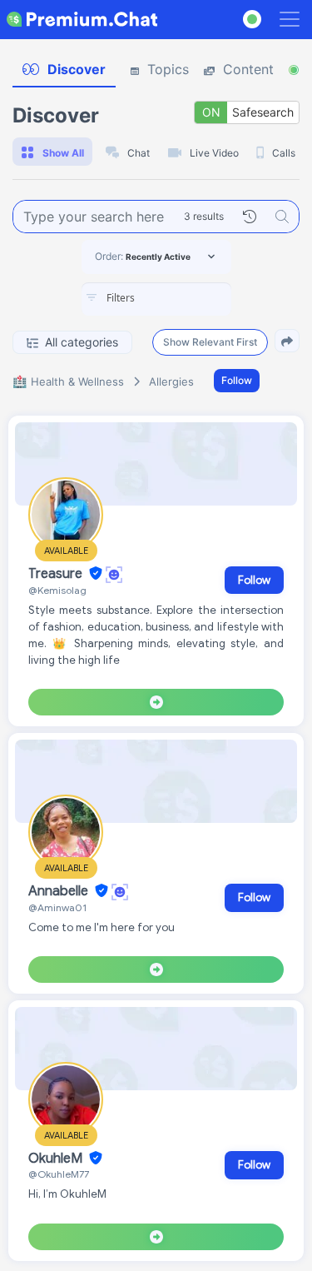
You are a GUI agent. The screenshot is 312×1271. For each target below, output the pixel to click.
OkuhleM (57, 1158)
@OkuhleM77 (58, 1174)
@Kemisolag (57, 590)
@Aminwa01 (57, 907)
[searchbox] (181, 298)
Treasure (57, 574)
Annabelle (60, 891)
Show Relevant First (210, 342)
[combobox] (156, 299)
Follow (236, 380)
